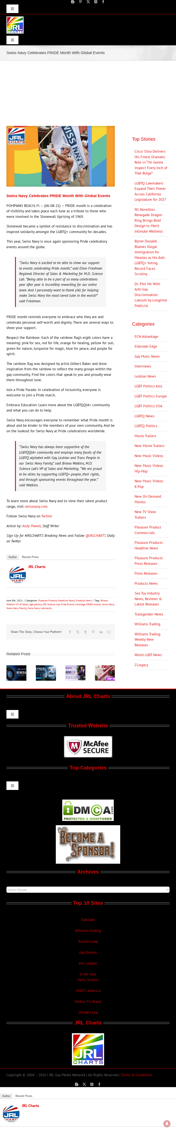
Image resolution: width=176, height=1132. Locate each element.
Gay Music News (147, 356)
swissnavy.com (36, 506)
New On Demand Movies (148, 499)
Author (13, 557)
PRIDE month (93, 604)
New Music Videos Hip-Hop (149, 468)
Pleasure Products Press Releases (149, 561)
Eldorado (88, 919)
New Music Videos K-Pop (149, 484)
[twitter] (88, 1)
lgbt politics (35, 604)
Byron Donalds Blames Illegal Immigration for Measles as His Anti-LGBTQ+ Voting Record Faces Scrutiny (150, 257)
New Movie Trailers (149, 445)
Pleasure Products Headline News (56, 600)
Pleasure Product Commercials (148, 530)
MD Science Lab (51, 604)
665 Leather (88, 963)
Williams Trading (147, 624)
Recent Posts (30, 557)
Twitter (46, 516)
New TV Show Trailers (145, 514)
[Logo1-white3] (15, 18)
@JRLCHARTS (95, 535)
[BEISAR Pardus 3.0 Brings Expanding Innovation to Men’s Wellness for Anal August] (75, 667)
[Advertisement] (88, 93)
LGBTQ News (144, 416)
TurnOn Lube (88, 941)
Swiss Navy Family (16, 608)
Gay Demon (88, 952)
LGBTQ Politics (146, 426)
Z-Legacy (141, 665)
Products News (84, 600)
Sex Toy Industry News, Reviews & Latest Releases (148, 599)
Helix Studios (88, 979)
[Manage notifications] (167, 1123)
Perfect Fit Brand (88, 1001)
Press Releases (146, 573)
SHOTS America (88, 990)
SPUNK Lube (88, 1012)
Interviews (143, 366)
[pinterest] (80, 1)
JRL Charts (37, 566)
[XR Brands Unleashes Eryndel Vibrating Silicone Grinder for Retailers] (46, 667)
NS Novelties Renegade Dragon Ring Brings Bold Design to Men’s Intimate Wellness (149, 220)
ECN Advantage (146, 336)
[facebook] (103, 1)
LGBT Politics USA (148, 406)
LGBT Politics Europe (151, 396)
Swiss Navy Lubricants (40, 608)
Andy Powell (31, 526)
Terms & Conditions (136, 1075)
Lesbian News (145, 376)
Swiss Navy (108, 604)
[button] (9, 673)
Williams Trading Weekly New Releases (147, 639)
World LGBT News (148, 654)
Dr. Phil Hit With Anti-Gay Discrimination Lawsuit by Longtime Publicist (151, 295)
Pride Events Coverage (73, 604)
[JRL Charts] (17, 569)
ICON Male (88, 974)
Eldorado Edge (146, 346)
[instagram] (95, 1)
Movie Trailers (145, 436)
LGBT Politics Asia (148, 386)
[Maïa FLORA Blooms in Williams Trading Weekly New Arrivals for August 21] (105, 667)
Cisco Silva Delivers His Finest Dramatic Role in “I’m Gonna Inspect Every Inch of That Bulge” (151, 162)
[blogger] (72, 1)
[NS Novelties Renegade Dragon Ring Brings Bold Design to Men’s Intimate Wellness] (16, 667)
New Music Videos (149, 455)
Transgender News (149, 614)
